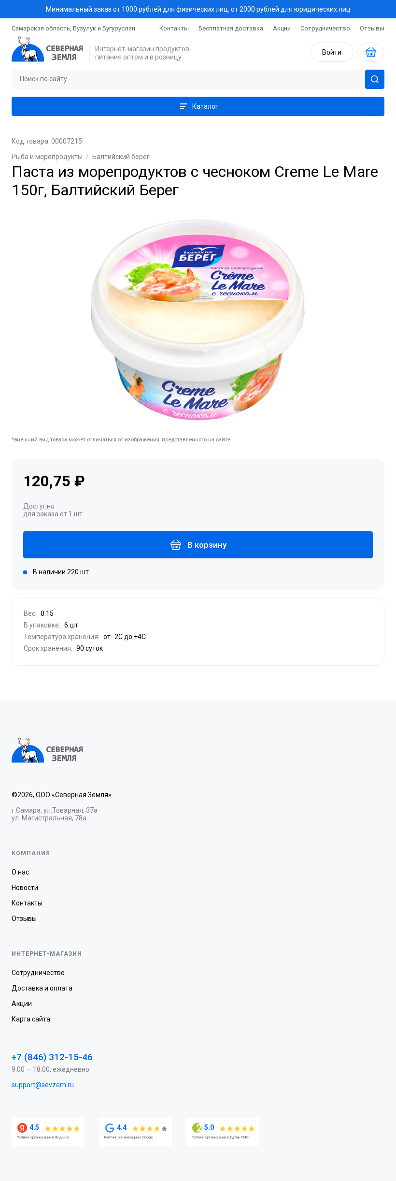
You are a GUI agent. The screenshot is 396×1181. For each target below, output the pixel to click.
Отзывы (372, 28)
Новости (25, 887)
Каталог (205, 106)
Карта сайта (31, 1019)
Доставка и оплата (42, 988)
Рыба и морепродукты (47, 156)
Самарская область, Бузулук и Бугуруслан (73, 28)
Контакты (174, 28)
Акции (282, 28)
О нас (20, 872)
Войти (331, 52)
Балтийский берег (121, 156)
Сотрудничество (325, 28)
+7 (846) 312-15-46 (52, 1057)
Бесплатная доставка (230, 28)
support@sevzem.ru (43, 1085)
